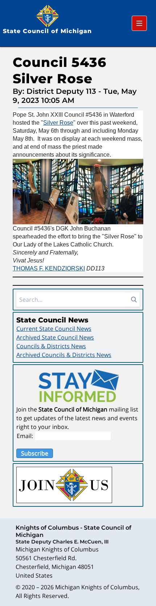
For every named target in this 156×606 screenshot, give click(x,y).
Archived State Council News (55, 337)
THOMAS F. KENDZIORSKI (49, 268)
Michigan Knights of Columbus (96, 587)
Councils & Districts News (51, 346)
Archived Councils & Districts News (63, 355)
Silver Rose (58, 123)
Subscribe (34, 453)
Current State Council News (53, 329)
